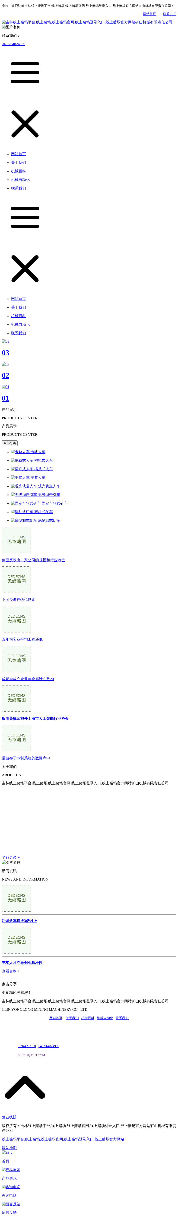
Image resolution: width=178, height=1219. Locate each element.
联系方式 (169, 14)
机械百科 (87, 1018)
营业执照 (9, 1117)
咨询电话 (9, 1195)
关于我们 (72, 1018)
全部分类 (10, 443)
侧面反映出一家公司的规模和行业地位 (33, 560)
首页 (5, 1161)
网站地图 (9, 1148)
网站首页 (149, 14)
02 (5, 375)
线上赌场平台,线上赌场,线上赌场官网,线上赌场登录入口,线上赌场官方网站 (63, 1139)
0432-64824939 (13, 44)
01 (5, 398)
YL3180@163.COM (31, 1055)
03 (5, 352)
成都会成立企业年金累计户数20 (28, 679)
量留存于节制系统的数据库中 (26, 758)
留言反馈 (9, 1213)
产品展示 (9, 1178)
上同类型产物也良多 (18, 600)
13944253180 (27, 1046)
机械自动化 (105, 1018)
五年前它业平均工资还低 (22, 639)
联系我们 (122, 1018)
